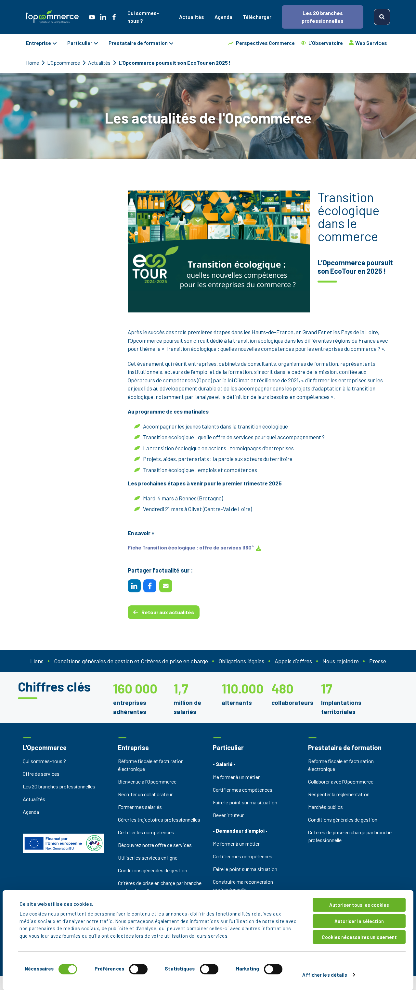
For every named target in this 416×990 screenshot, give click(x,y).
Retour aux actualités (167, 612)
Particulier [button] (79, 43)
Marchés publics (325, 807)
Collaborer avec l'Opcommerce (340, 781)
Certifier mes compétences (242, 789)
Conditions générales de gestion (152, 870)
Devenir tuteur (228, 815)
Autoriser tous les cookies (359, 905)
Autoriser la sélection (359, 921)
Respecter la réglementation (339, 794)
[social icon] (92, 17)
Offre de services (41, 774)
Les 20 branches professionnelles (323, 17)
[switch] (138, 969)
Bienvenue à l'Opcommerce (147, 781)
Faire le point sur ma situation (245, 802)
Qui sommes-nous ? (143, 17)
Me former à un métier (236, 777)
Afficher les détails (324, 975)
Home (33, 62)
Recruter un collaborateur (145, 794)
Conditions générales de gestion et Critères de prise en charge (131, 661)
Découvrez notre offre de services (155, 845)
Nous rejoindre (340, 661)
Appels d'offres (293, 661)
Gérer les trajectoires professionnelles (159, 819)
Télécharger (257, 17)
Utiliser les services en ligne (147, 857)
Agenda (223, 17)
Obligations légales (241, 661)
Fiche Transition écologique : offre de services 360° (191, 547)
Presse (377, 661)
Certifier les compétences (146, 832)
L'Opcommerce (64, 62)
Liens (37, 661)
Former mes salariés (140, 807)
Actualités (191, 17)
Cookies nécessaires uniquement (359, 937)
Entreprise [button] (38, 43)
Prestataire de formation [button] (138, 43)
